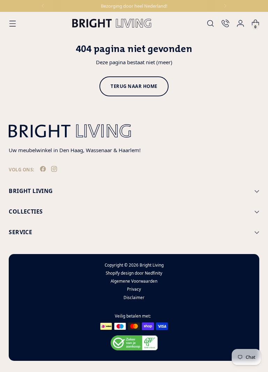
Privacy (134, 289)
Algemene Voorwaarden (134, 281)
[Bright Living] (111, 23)
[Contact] (225, 23)
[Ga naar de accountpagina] (240, 23)
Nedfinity (153, 273)
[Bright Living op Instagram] (55, 170)
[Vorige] (43, 6)
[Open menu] (12, 23)
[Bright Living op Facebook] (43, 170)
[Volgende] (225, 6)
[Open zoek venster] (210, 23)
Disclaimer (134, 297)
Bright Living (152, 265)
